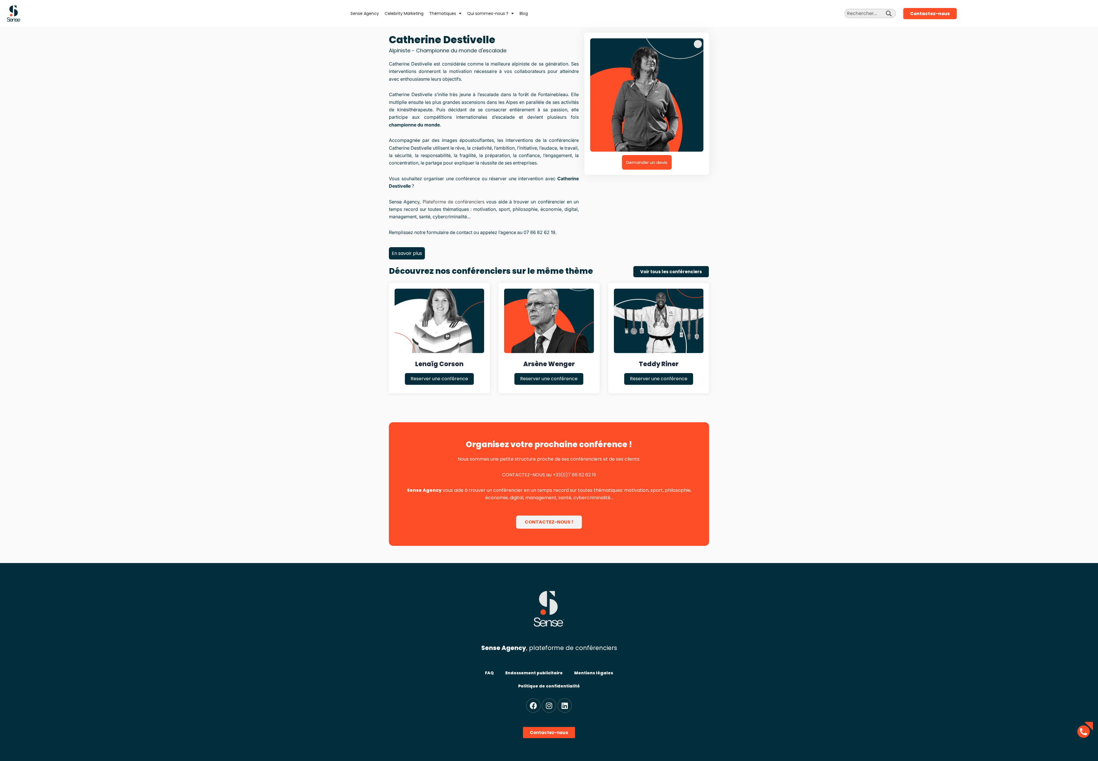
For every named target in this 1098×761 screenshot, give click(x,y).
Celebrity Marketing (404, 13)
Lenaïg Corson (439, 364)
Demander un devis (646, 162)
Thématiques (442, 13)
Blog (524, 13)
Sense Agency (365, 13)
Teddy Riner (659, 364)
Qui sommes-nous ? (487, 13)
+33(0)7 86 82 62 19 (574, 474)
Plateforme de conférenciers (454, 202)
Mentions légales (593, 673)
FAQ (489, 673)
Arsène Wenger (549, 364)
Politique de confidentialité (549, 686)
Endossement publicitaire (534, 673)
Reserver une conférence (439, 378)
